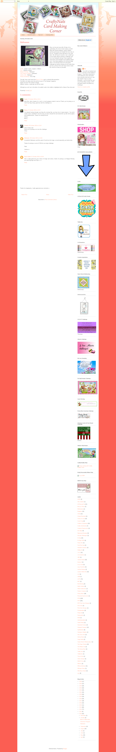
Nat (85, 68)
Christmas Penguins (85, 721)
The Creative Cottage (25, 73)
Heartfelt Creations (82, 547)
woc (78, 673)
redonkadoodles (81, 620)
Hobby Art (80, 550)
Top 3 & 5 (40, 34)
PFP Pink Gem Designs (83, 603)
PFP (79, 600)
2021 (80, 692)
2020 (80, 694)
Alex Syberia (81, 501)
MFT (79, 581)
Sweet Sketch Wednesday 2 (84, 642)
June (82, 732)
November (83, 715)
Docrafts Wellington (82, 535)
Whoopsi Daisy (81, 668)
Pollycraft (80, 612)
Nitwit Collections (82, 588)
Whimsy (80, 663)
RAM (79, 617)
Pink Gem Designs (82, 608)
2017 (80, 700)
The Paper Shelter (82, 644)
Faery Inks (80, 542)
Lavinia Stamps (81, 569)
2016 (80, 703)
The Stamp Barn (82, 649)
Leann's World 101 (82, 571)
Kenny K (80, 562)
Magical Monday (24, 71)
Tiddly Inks (80, 651)
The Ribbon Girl (81, 646)
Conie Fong (80, 521)
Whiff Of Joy (81, 661)
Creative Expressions (83, 528)
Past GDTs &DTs (31, 34)
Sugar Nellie (80, 639)
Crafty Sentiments (82, 526)
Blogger (65, 748)
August (82, 728)
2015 (80, 705)
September (83, 726)
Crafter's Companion (82, 523)
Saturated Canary (82, 625)
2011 (80, 711)
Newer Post (24, 194)
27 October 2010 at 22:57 (34, 110)
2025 (80, 683)
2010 (80, 713)
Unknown (26, 138)
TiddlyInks (80, 654)
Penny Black (81, 593)
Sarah (25, 99)
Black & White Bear (85, 719)
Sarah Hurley (81, 622)
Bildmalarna (80, 509)
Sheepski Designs (82, 627)
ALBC (79, 499)
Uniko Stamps (81, 658)
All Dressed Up (81, 504)
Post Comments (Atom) (51, 199)
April (82, 737)
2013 (80, 707)
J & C (79, 552)
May (82, 735)
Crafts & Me (23, 75)
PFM (79, 598)
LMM (79, 576)
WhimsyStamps (81, 666)
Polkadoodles (81, 610)
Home (23, 34)
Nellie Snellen (81, 586)
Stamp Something (24, 76)
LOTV (79, 579)
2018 (80, 698)
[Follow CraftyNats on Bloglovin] (85, 40)
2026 (80, 681)
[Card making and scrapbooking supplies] (87, 467)
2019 (80, 696)
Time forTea (80, 656)
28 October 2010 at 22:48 (36, 138)
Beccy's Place (40, 79)
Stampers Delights (82, 632)
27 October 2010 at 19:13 (34, 99)
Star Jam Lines (81, 634)
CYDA (21, 68)
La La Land (80, 564)
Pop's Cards (27, 156)
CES (21, 70)
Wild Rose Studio (82, 670)
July (82, 730)
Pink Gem (80, 605)
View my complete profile (84, 87)
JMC (79, 557)
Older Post (70, 194)
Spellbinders (81, 629)
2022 (80, 690)
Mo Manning (81, 583)
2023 (80, 688)
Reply (25, 105)
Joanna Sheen (81, 559)
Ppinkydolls (80, 615)
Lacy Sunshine (81, 567)
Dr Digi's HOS (81, 540)
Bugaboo (80, 511)
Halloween (82, 723)
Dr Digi (79, 538)
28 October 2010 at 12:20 (35, 125)
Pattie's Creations (82, 591)
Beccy (25, 110)
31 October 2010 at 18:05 (37, 156)
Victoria (26, 125)
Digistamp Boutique (82, 533)
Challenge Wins (49, 34)
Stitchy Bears (81, 637)
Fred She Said (81, 545)
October (83, 717)
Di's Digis (80, 530)
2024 (80, 685)
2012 (80, 709)
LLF (78, 574)
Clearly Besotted (82, 516)
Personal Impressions (83, 596)
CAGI (79, 513)
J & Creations (81, 554)
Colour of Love (81, 518)
